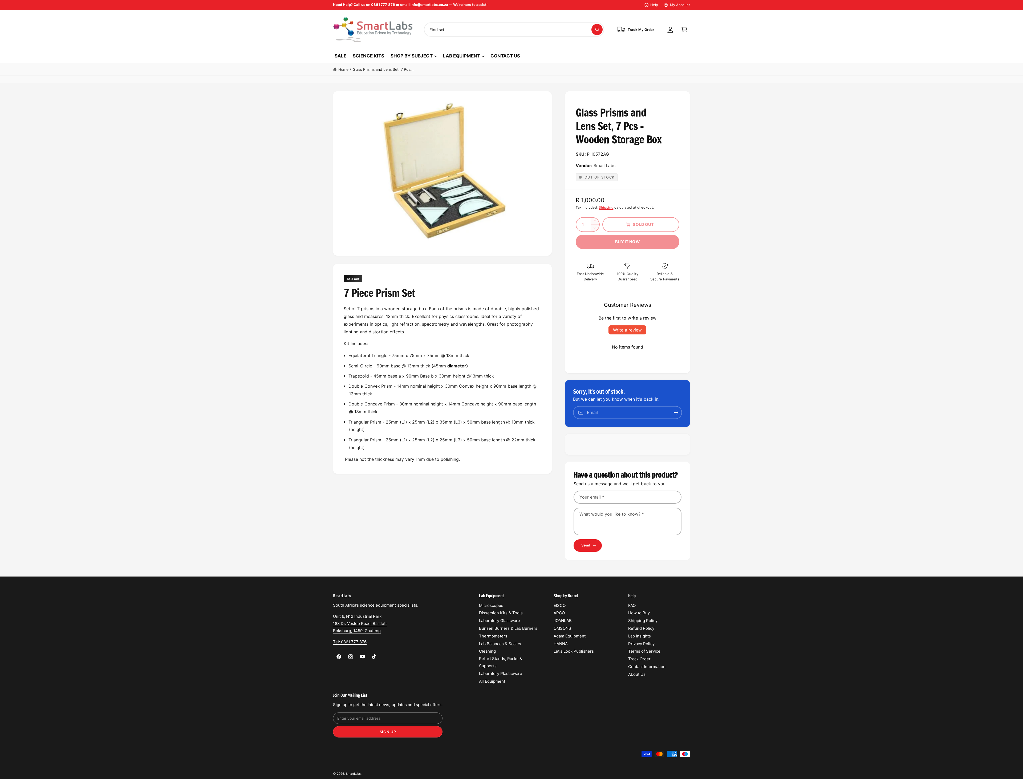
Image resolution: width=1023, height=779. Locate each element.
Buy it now (627, 241)
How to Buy (639, 612)
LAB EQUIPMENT (461, 56)
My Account (680, 5)
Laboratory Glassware (499, 620)
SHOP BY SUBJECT (411, 56)
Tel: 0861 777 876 (350, 641)
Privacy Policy (641, 643)
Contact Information (646, 666)
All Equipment (492, 681)
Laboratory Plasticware (500, 673)
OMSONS (562, 628)
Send (585, 545)
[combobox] (514, 29)
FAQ (632, 605)
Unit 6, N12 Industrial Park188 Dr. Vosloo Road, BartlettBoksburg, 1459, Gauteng (360, 623)
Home (343, 69)
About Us (637, 674)
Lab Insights (639, 636)
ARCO (559, 612)
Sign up (388, 732)
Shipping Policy (642, 620)
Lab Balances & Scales (500, 643)
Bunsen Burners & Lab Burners (508, 628)
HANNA (561, 643)
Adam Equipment (570, 636)
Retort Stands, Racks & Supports (500, 662)
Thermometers (493, 636)
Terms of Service (644, 651)
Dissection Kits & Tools (501, 612)
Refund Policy (641, 628)
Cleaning (487, 651)
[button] (684, 29)
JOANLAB (563, 620)
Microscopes (491, 605)
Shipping (606, 207)
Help (654, 5)
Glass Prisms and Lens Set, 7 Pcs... (383, 69)
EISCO (560, 605)
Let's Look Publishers (574, 651)
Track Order (639, 658)
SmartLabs (353, 774)
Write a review (627, 330)
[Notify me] (676, 412)
